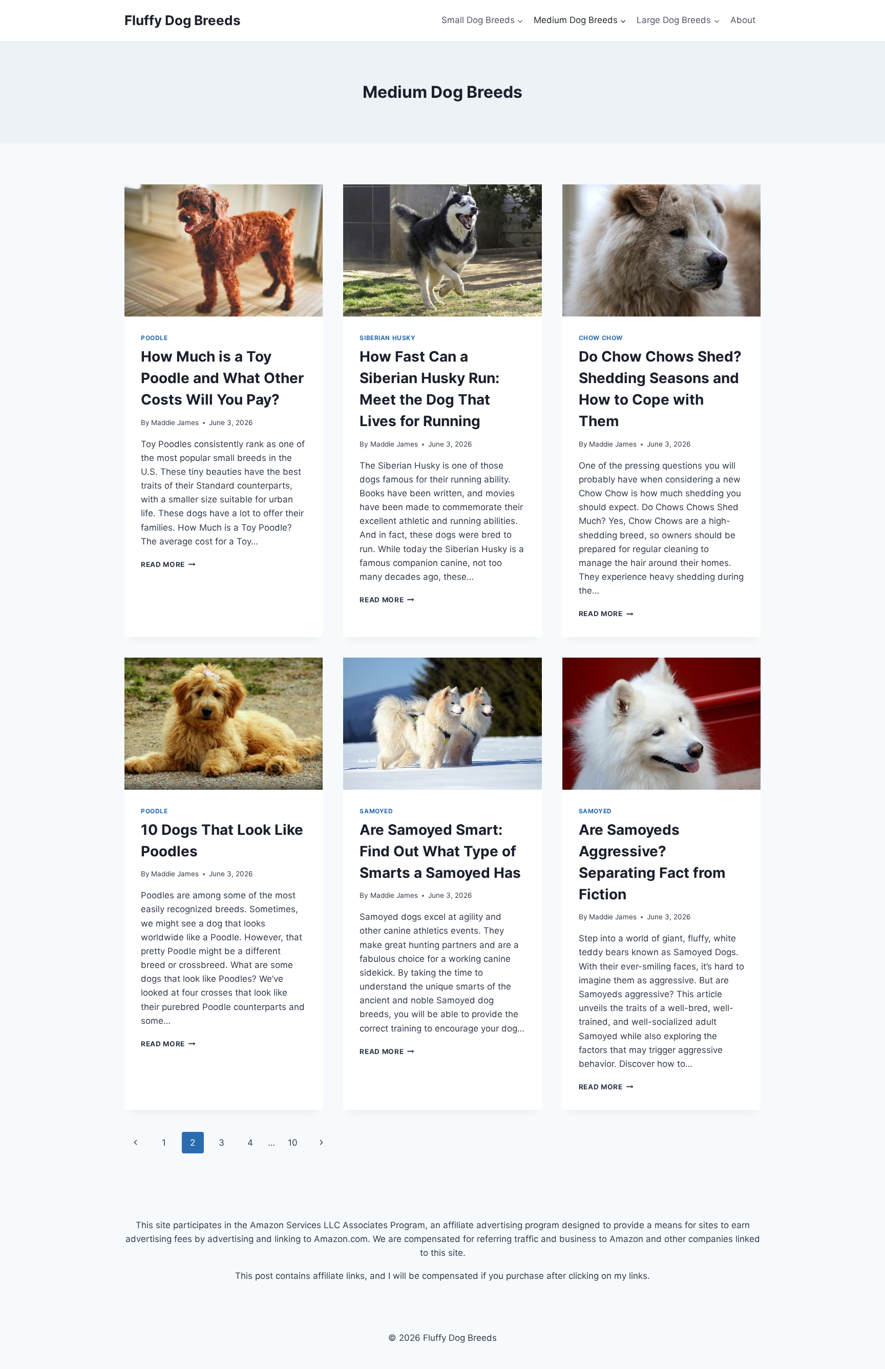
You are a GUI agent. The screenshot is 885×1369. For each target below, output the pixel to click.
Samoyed (376, 811)
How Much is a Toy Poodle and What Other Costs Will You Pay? (222, 378)
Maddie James (175, 422)
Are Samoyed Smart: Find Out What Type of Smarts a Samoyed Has (440, 851)
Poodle (154, 338)
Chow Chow (601, 338)
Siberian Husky (387, 338)
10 (293, 1143)
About (742, 20)
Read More (168, 564)
